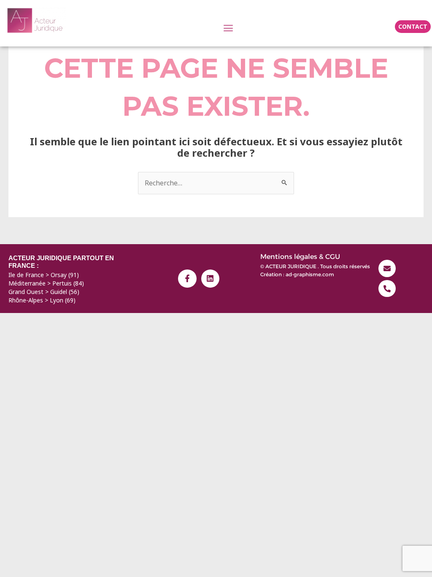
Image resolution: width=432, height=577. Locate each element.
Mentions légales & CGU (300, 257)
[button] (228, 28)
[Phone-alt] (387, 288)
